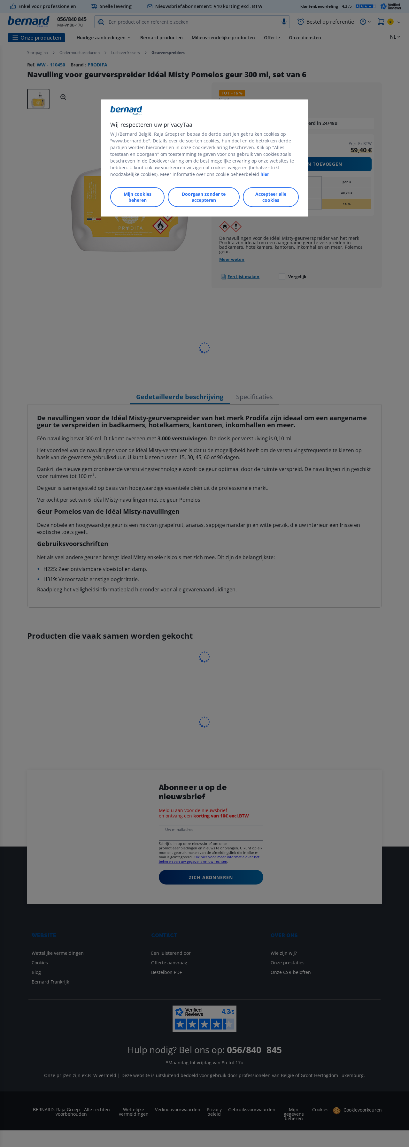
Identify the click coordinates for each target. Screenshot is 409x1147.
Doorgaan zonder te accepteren (204, 197)
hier (264, 174)
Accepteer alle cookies (270, 197)
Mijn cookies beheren (137, 197)
